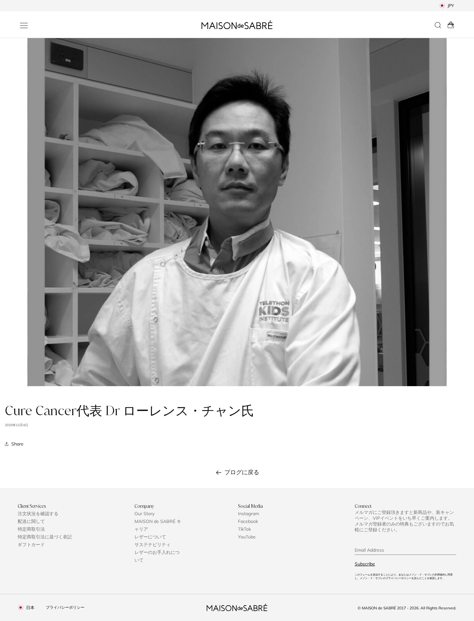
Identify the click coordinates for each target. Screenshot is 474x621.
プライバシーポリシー (65, 607)
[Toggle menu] (24, 25)
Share (17, 444)
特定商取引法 (31, 529)
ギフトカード (31, 544)
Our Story (144, 513)
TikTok (244, 529)
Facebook (248, 521)
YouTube (247, 537)
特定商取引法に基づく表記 (45, 537)
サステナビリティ (152, 544)
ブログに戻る (241, 472)
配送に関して (31, 521)
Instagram (248, 513)
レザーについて (150, 537)
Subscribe (365, 563)
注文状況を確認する (38, 513)
